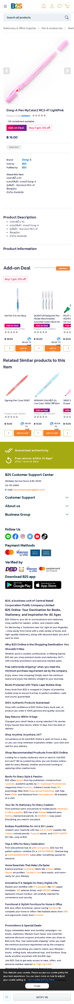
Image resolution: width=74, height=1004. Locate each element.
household (29, 869)
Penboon (27, 787)
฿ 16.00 (12, 137)
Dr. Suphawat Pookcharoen (51, 784)
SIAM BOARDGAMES (18, 855)
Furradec (39, 915)
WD (18, 890)
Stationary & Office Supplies (19, 28)
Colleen (9, 833)
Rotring (9, 816)
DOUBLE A (43, 816)
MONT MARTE (60, 833)
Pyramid (35, 833)
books (20, 780)
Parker (42, 812)
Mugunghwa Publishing (41, 791)
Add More (63, 268)
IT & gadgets (40, 887)
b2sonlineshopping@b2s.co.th (29, 490)
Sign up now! (44, 964)
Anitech (50, 869)
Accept (37, 985)
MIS (59, 787)
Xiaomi (8, 872)
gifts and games (40, 848)
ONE (65, 911)
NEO (53, 887)
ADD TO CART (23, 349)
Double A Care (33, 872)
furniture (53, 908)
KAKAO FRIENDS (46, 851)
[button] (6, 71)
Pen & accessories (52, 28)
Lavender (9, 784)
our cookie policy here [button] (41, 980)
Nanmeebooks (45, 794)
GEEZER (46, 890)
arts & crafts (45, 830)
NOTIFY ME (42, 997)
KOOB (14, 794)
